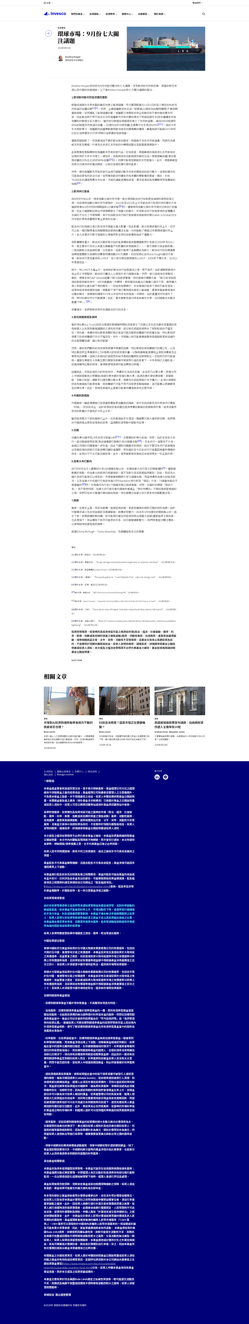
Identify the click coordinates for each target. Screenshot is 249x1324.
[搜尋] (203, 14)
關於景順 (158, 14)
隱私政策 (48, 774)
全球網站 (48, 771)
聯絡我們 (197, 2)
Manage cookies (65, 774)
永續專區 (142, 14)
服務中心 (126, 14)
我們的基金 (77, 14)
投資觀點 (94, 14)
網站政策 (92, 771)
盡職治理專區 (64, 771)
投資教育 (110, 14)
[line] (165, 777)
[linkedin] (157, 777)
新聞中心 (79, 771)
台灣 (48, 2)
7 (118, 436)
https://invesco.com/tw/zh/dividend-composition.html (77, 886)
